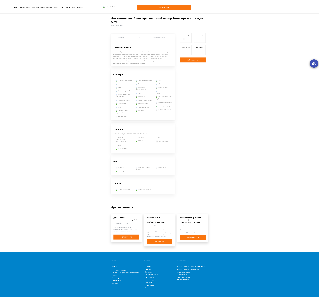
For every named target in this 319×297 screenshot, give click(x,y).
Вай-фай (148, 269)
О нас (15, 7)
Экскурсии (148, 288)
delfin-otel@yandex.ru (184, 279)
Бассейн (148, 267)
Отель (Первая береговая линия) (42, 7)
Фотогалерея (116, 280)
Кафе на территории (152, 280)
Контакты (80, 7)
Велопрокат (149, 272)
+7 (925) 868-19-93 (111, 6)
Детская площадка (151, 275)
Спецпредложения (118, 278)
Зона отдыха (149, 277)
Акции (68, 7)
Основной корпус (24, 7)
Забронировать (164, 7)
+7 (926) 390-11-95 (183, 275)
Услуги (56, 7)
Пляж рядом (149, 285)
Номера (114, 267)
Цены (62, 7)
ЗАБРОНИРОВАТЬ (126, 237)
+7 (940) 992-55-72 (183, 277)
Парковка (148, 283)
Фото (73, 7)
